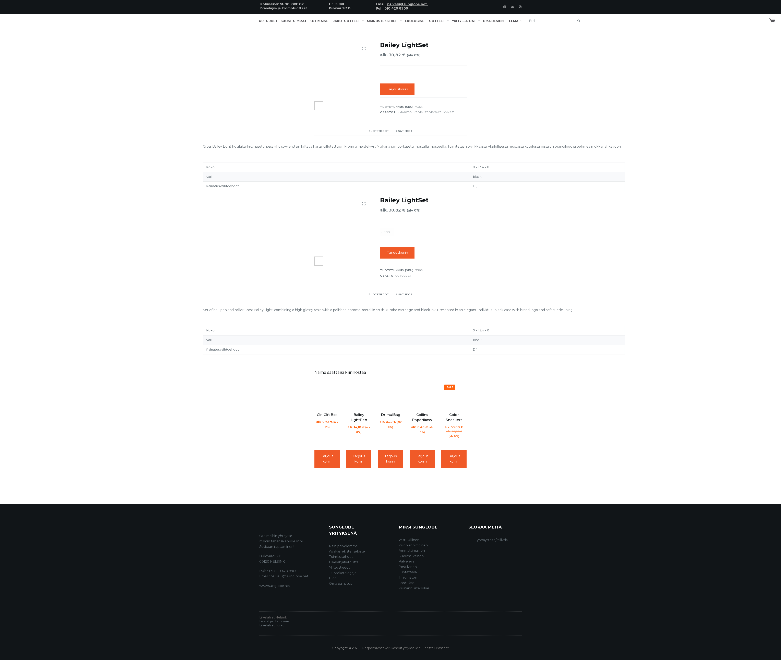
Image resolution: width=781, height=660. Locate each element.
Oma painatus (340, 583)
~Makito (405, 112)
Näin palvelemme (343, 546)
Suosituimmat (294, 21)
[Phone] (520, 6)
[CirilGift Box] (327, 394)
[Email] (512, 6)
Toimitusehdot (341, 557)
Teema (512, 21)
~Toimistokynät (428, 112)
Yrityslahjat (464, 21)
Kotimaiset (320, 21)
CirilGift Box (327, 415)
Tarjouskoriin (397, 89)
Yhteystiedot (339, 567)
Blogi (333, 578)
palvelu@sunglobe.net (407, 4)
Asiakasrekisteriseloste (347, 551)
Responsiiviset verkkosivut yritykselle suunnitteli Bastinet (405, 648)
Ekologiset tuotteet (425, 21)
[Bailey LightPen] (359, 394)
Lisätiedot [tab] (404, 131)
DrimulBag (390, 415)
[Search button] (579, 21)
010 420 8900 (396, 8)
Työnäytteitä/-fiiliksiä (491, 540)
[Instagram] (504, 6)
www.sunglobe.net (274, 586)
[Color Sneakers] (454, 394)
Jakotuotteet (346, 21)
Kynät (448, 112)
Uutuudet (268, 21)
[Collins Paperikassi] (422, 394)
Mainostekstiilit (382, 21)
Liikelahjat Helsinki (273, 617)
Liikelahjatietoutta (344, 562)
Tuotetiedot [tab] (379, 131)
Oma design (493, 21)
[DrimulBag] (390, 394)
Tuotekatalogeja (342, 573)
